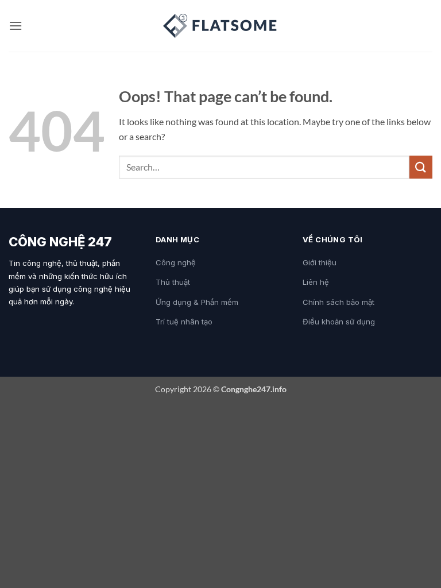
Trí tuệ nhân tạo (184, 321)
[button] (15, 25)
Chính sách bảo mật (338, 302)
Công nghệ (176, 262)
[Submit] (420, 167)
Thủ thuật (173, 282)
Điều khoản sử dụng (339, 321)
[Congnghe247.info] (220, 26)
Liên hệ (316, 282)
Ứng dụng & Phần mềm (197, 302)
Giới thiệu (319, 262)
